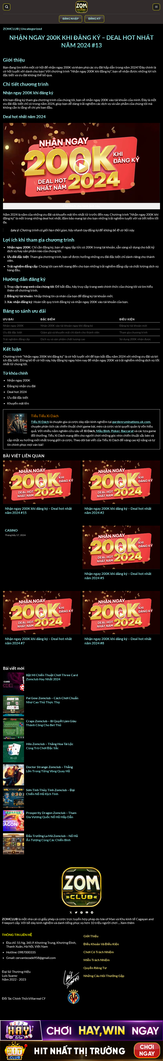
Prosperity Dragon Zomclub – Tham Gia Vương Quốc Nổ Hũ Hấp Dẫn (51, 815)
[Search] (7, 7)
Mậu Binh (103, 431)
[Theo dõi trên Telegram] (92, 912)
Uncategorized (31, 29)
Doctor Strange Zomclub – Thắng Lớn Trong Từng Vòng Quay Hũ (49, 769)
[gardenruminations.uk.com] (81, 7)
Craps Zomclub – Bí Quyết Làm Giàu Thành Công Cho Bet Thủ (51, 723)
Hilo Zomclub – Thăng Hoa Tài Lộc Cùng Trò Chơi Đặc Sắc (49, 746)
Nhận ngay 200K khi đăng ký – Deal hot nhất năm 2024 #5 (117, 576)
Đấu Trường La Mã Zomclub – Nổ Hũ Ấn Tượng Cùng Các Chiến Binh (52, 838)
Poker (115, 431)
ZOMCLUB (11, 29)
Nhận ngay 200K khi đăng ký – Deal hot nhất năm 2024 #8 (117, 641)
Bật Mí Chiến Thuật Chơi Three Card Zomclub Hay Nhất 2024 (52, 677)
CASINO (11, 530)
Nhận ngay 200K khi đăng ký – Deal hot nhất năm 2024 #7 (38, 641)
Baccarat (127, 431)
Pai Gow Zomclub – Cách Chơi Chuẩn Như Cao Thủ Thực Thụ (52, 700)
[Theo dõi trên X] (70, 912)
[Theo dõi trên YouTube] (86, 912)
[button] (156, 7)
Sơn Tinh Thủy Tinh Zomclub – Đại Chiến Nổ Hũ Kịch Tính (50, 792)
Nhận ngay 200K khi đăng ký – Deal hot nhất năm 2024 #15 (38, 511)
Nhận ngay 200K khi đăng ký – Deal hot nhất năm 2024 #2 (117, 511)
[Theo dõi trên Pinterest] (81, 912)
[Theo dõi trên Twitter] (76, 912)
